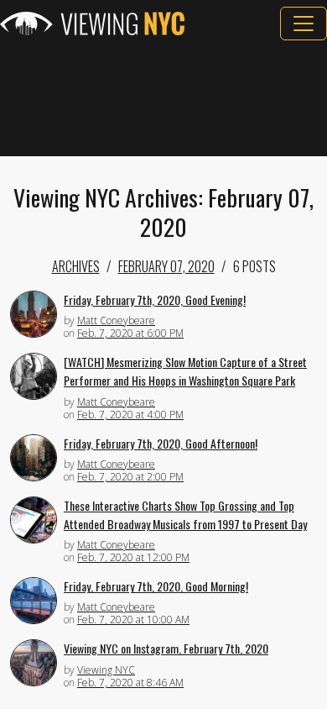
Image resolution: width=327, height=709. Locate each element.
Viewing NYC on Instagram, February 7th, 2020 (166, 648)
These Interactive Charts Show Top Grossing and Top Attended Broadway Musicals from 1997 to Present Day (185, 514)
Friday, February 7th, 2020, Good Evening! (155, 299)
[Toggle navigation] (303, 23)
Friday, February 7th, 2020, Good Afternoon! (160, 443)
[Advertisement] (163, 98)
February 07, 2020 (166, 266)
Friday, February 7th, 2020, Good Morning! (156, 586)
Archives (76, 266)
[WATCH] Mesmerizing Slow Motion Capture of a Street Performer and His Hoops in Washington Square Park (185, 371)
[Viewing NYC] (92, 23)
